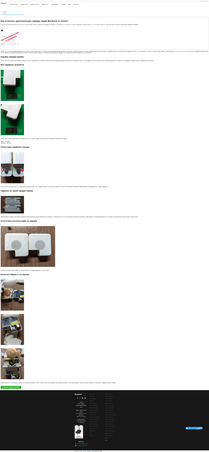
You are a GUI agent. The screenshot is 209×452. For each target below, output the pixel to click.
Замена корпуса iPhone (109, 412)
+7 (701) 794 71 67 (82, 445)
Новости (5, 13)
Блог (70, 4)
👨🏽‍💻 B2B (106, 440)
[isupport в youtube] (85, 398)
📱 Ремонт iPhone (13, 4)
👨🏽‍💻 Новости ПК (108, 437)
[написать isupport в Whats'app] (80, 398)
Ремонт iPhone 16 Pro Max (110, 426)
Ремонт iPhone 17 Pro (109, 428)
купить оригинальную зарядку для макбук (127, 24)
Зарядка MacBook (93, 412)
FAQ (90, 433)
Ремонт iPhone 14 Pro (109, 417)
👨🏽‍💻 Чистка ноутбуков (109, 403)
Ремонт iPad (92, 396)
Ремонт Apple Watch (93, 403)
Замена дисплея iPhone (94, 426)
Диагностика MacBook (94, 410)
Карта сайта (92, 435)
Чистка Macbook (93, 414)
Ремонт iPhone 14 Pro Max (110, 419)
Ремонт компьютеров (109, 396)
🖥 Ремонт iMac (45, 4)
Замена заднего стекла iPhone (110, 414)
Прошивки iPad (92, 430)
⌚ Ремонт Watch (54, 4)
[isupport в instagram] (82, 398)
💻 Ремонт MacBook (34, 4)
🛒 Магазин (62, 4)
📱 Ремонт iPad (24, 4)
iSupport (5, 11)
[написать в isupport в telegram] (77, 398)
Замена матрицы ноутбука (94, 417)
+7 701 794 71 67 (204, 1)
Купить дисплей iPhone (109, 407)
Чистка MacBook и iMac (94, 405)
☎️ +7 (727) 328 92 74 (81, 443)
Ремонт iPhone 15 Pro (109, 421)
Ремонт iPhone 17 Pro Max (110, 430)
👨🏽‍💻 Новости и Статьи (109, 433)
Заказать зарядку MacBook (11, 387)
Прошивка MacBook (108, 435)
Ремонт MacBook (93, 398)
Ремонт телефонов (108, 398)
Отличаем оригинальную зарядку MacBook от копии (13, 14)
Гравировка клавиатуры (109, 405)
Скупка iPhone (92, 428)
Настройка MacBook (93, 407)
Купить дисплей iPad (109, 410)
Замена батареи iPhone (94, 421)
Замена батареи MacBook (94, 419)
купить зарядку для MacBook (182, 51)
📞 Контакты (76, 4)
